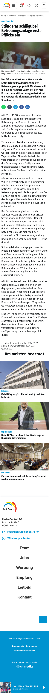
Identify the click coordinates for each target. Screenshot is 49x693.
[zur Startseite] (6, 5)
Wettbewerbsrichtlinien (24, 650)
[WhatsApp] (3, 107)
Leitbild (24, 587)
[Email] (15, 107)
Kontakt (24, 597)
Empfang (24, 577)
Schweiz (12, 16)
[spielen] (44, 687)
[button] (36, 5)
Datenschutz (18, 646)
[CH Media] (24, 666)
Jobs (24, 557)
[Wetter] (29, 5)
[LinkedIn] (27, 107)
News (3, 16)
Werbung (24, 567)
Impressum (31, 646)
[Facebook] (21, 107)
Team (24, 548)
